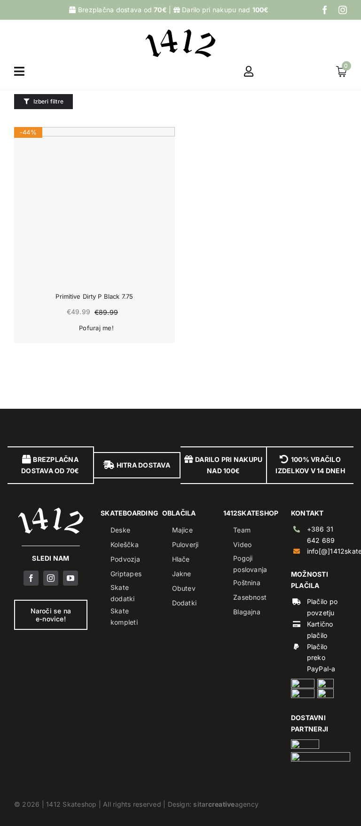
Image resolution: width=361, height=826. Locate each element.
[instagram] (342, 10)
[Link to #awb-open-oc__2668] (19, 71)
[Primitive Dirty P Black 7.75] (94, 207)
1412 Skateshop (71, 804)
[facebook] (325, 10)
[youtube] (70, 578)
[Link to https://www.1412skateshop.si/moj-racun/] (248, 71)
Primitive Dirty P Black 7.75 (94, 296)
